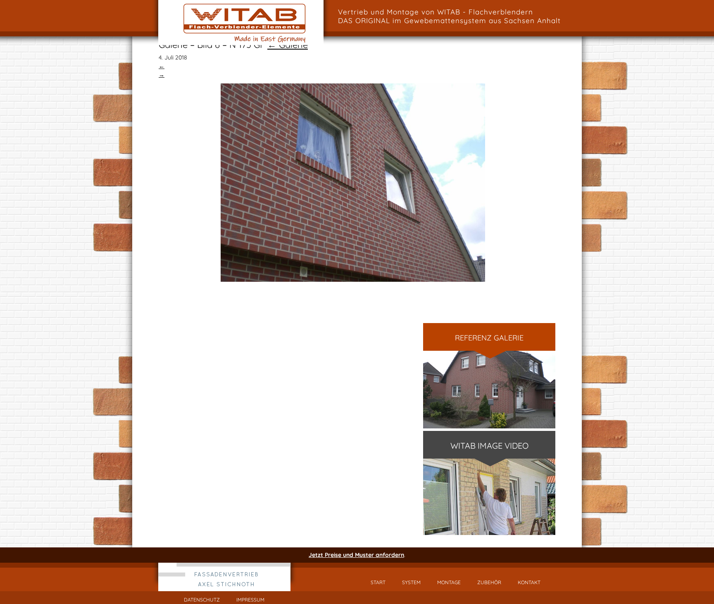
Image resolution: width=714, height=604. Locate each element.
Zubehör (489, 582)
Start (378, 582)
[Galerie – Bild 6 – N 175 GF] (353, 182)
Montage (449, 582)
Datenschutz (202, 600)
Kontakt (529, 582)
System (411, 582)
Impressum (250, 600)
